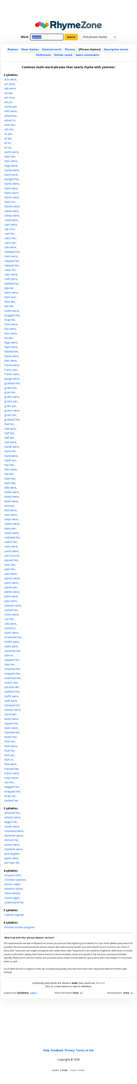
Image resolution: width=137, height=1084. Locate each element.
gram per (10, 406)
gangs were (11, 378)
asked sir (10, 120)
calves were (11, 211)
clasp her (10, 270)
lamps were (11, 496)
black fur (9, 202)
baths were (11, 193)
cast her (9, 233)
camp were (11, 220)
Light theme (60, 1070)
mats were (10, 546)
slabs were (11, 646)
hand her (10, 451)
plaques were (12, 605)
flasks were (11, 356)
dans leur (10, 297)
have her (9, 478)
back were (10, 161)
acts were (10, 79)
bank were (11, 188)
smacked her (12, 669)
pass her (9, 564)
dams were (11, 292)
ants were (10, 111)
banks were (11, 183)
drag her (9, 320)
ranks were (11, 614)
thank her (10, 737)
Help (46, 1050)
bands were (11, 170)
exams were (11, 844)
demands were (13, 835)
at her (8, 138)
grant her (10, 415)
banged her (11, 179)
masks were (11, 524)
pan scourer (12, 555)
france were (11, 365)
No (81, 992)
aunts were (11, 152)
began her (10, 822)
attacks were (12, 817)
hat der (8, 474)
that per (9, 755)
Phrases (70, 49)
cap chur (9, 229)
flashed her (11, 351)
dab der (9, 288)
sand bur (10, 628)
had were (10, 428)
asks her (9, 125)
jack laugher (12, 853)
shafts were (11, 641)
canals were (11, 826)
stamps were (12, 710)
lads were (10, 487)
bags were (10, 165)
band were (11, 174)
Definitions (43, 55)
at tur (7, 147)
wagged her (11, 787)
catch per (10, 243)
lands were (11, 501)
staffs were (11, 696)
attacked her (12, 813)
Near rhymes (30, 49)
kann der (10, 483)
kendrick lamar (13, 889)
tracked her (11, 769)
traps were (11, 778)
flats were (10, 360)
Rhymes (13, 49)
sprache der (11, 687)
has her (9, 465)
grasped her (12, 419)
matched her (12, 537)
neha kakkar (12, 893)
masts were (11, 533)
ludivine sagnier (14, 915)
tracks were (11, 773)
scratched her (12, 637)
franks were (11, 374)
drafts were (11, 311)
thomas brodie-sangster (19, 927)
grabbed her (12, 383)
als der (8, 93)
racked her (11, 610)
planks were (12, 578)
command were (13, 831)
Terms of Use (85, 1050)
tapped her (11, 723)
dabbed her (11, 283)
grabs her (10, 388)
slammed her (12, 651)
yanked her (11, 800)
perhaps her (12, 862)
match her (10, 542)
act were (9, 84)
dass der (9, 301)
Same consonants (87, 55)
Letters (33, 992)
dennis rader (12, 884)
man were (10, 515)
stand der (10, 714)
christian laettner (15, 880)
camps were (11, 215)
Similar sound (63, 55)
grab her (9, 392)
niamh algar (11, 898)
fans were (10, 333)
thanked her (12, 732)
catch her (10, 238)
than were (10, 746)
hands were (11, 447)
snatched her (12, 678)
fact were (10, 329)
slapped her (11, 660)
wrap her (10, 796)
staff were (10, 701)
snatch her (11, 682)
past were (10, 574)
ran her (9, 619)
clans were (11, 256)
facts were (10, 324)
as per (8, 134)
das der (9, 306)
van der (9, 782)
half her (9, 433)
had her (9, 424)
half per (9, 438)
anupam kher (12, 875)
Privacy (70, 1050)
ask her (9, 129)
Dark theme (78, 1070)
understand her (14, 902)
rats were (10, 623)
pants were (11, 551)
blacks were (11, 197)
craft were (10, 279)
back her (9, 156)
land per (9, 506)
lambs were (11, 492)
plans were (11, 583)
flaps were (10, 347)
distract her (11, 840)
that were (10, 764)
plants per (10, 587)
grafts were (11, 397)
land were (10, 510)
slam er (9, 655)
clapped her (11, 261)
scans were (11, 632)
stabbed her (12, 691)
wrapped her (12, 791)
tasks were (11, 728)
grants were (12, 410)
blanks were (12, 206)
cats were (10, 247)
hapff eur (10, 460)
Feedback (57, 1050)
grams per (10, 401)
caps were (10, 224)
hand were (11, 456)
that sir (8, 759)
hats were (10, 469)
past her (9, 569)
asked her (10, 116)
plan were (10, 601)
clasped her (11, 265)
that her (9, 750)
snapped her (12, 673)
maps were (11, 519)
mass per (10, 528)
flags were (10, 342)
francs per (10, 369)
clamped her (12, 252)
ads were (10, 88)
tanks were (11, 719)
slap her (9, 664)
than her (9, 741)
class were (10, 274)
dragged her (12, 315)
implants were (13, 849)
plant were (11, 596)
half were (10, 442)
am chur (9, 97)
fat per (8, 338)
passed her (11, 560)
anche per (10, 106)
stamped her (12, 705)
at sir (7, 143)
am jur (8, 102)
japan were (11, 858)
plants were (11, 592)
